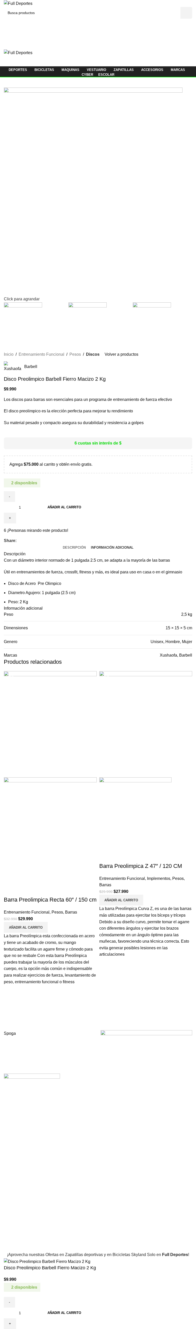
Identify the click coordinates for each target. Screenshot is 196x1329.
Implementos (158, 878)
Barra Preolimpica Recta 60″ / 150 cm (50, 899)
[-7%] (145, 724)
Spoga (10, 1033)
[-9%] (50, 724)
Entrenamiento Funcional (27, 912)
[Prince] (146, 1049)
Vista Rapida (10, 889)
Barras (71, 912)
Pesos (57, 912)
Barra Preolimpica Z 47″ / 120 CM (140, 866)
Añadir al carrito (64, 507)
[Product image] (50, 830)
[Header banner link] (98, 664)
